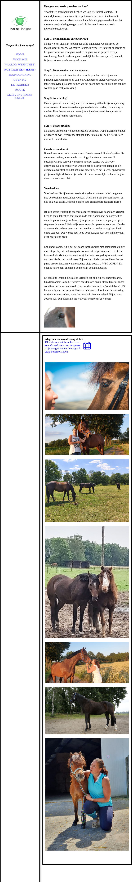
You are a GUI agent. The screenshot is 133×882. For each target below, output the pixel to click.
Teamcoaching (20, 74)
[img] (20, 24)
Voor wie (20, 59)
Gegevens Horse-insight (20, 96)
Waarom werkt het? (20, 64)
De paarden (20, 84)
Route (20, 89)
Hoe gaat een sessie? (20, 69)
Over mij (20, 79)
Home (20, 54)
